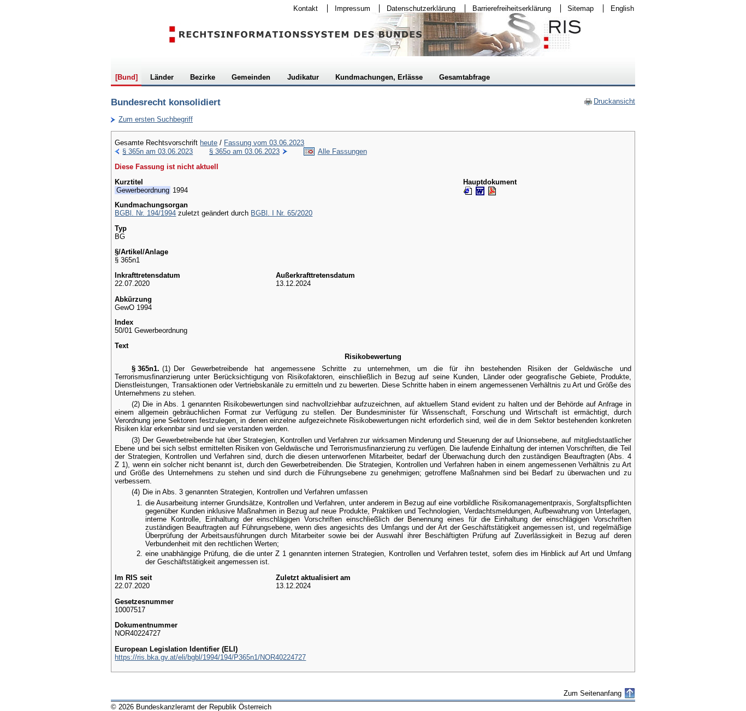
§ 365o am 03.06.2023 (244, 151)
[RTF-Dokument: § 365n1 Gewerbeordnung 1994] (480, 191)
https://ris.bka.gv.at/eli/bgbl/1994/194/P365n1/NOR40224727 (210, 657)
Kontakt (302, 8)
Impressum (349, 8)
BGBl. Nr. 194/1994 (145, 213)
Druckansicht (609, 101)
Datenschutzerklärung (417, 8)
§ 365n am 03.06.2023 (157, 151)
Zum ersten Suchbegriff (152, 119)
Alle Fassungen (342, 151)
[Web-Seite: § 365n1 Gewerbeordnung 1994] (468, 191)
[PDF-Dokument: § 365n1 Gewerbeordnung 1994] (492, 191)
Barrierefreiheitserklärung (508, 8)
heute (208, 143)
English (622, 8)
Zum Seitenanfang (592, 693)
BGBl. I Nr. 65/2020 (281, 213)
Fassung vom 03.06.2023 (264, 143)
